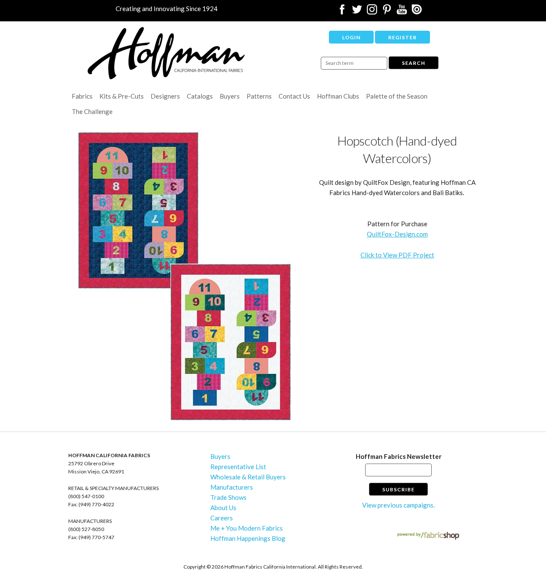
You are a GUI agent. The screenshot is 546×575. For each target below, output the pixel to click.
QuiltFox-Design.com (397, 234)
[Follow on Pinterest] (387, 12)
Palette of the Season (396, 96)
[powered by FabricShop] (428, 536)
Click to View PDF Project (397, 255)
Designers (165, 96)
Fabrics (82, 96)
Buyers (230, 96)
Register (402, 37)
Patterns (259, 96)
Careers (221, 518)
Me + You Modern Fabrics (246, 528)
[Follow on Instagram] (372, 12)
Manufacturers (231, 487)
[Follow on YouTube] (402, 12)
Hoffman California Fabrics (166, 53)
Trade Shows (228, 497)
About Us (223, 507)
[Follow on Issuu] (417, 12)
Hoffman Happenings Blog (247, 538)
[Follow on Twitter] (357, 12)
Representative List (238, 466)
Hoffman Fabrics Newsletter (398, 456)
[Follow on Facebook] (342, 12)
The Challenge (92, 111)
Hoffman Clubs (338, 96)
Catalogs (200, 96)
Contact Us (294, 96)
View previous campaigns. (398, 505)
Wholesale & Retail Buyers (248, 477)
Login (351, 37)
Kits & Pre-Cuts (121, 96)
